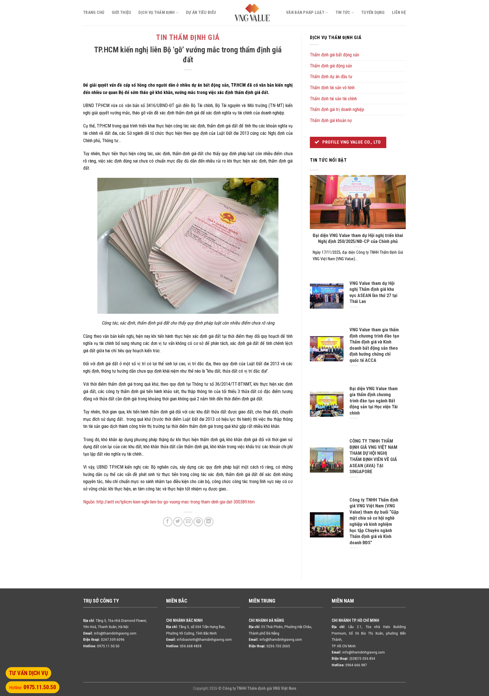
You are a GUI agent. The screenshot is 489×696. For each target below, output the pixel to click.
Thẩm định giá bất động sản (334, 54)
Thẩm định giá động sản (331, 66)
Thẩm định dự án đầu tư (331, 76)
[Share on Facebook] (167, 521)
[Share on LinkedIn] (208, 521)
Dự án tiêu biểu (201, 12)
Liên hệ (399, 12)
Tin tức (343, 12)
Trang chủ (93, 12)
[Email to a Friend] (188, 521)
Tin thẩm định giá (188, 37)
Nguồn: (89, 502)
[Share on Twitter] (178, 521)
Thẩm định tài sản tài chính (333, 98)
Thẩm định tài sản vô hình (332, 87)
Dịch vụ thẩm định (156, 12)
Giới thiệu (121, 12)
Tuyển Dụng (373, 12)
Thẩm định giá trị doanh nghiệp (337, 109)
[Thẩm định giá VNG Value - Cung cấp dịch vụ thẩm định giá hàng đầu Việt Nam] (252, 12)
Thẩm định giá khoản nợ (331, 120)
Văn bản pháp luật (305, 12)
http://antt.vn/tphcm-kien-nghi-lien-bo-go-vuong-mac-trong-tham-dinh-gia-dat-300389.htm (175, 502)
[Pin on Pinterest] (198, 521)
